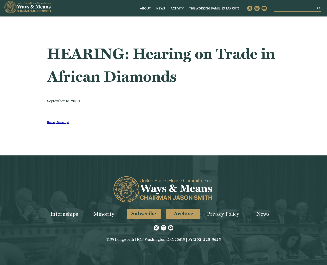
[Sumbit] (318, 8)
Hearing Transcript (58, 122)
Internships (64, 214)
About (145, 8)
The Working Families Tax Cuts (214, 8)
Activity (177, 8)
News (160, 8)
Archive (183, 213)
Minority (103, 214)
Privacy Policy (223, 214)
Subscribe (143, 213)
